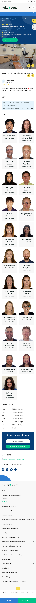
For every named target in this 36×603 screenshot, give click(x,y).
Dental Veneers (6, 559)
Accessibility (5, 595)
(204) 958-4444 (18, 441)
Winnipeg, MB (11, 19)
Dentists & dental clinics (9, 506)
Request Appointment (10, 40)
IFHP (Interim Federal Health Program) (14, 581)
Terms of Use (14, 592)
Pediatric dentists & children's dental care (14, 511)
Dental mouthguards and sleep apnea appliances (17, 520)
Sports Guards (25, 102)
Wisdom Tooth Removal (9, 572)
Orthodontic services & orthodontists (13, 542)
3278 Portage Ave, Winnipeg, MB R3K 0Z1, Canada (17, 34)
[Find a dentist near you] (6, 1)
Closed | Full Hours (8, 32)
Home (3, 19)
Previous (28, 65)
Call (10, 600)
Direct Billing (6, 577)
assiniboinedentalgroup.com (11, 37)
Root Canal (5, 568)
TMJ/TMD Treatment (26, 108)
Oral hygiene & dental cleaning (11, 546)
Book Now (27, 600)
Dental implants (7, 524)
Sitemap (5, 592)
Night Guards (16, 102)
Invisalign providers (8, 533)
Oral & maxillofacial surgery (10, 537)
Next (32, 65)
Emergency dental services (10, 528)
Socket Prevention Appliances (10, 105)
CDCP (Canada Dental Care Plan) (12, 555)
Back (29, 7)
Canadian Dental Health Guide (11, 495)
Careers (4, 498)
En (31, 1)
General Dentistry (7, 102)
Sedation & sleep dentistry (10, 550)
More (31, 90)
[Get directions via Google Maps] (18, 459)
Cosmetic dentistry (7, 515)
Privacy (22, 592)
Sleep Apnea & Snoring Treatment (11, 108)
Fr (28, 1)
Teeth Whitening (7, 564)
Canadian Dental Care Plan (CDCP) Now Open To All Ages (18, 14)
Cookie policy (30, 592)
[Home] (9, 7)
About (4, 493)
